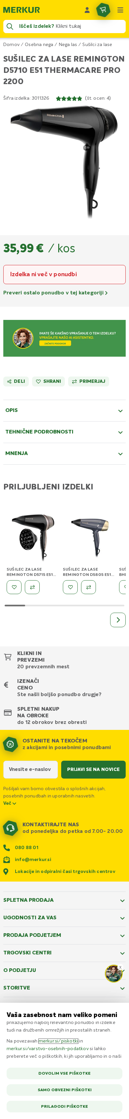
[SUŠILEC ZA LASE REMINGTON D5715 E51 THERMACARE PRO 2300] (33, 539)
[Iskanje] (10, 26)
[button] (64, 164)
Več (8, 803)
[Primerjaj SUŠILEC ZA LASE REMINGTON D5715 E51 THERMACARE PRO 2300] (32, 587)
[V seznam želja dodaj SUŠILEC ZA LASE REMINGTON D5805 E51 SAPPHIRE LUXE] (70, 587)
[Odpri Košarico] (103, 10)
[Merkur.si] (21, 10)
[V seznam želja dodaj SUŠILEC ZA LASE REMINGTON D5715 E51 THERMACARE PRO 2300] (14, 587)
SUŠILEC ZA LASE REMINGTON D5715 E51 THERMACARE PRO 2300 (32, 575)
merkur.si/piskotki (58, 1041)
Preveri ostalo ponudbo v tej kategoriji (54, 293)
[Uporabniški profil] (87, 10)
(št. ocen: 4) (98, 98)
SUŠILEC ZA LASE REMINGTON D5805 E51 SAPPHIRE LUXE (87, 575)
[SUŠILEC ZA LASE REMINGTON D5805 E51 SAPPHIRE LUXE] (89, 539)
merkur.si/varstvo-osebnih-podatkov (48, 1048)
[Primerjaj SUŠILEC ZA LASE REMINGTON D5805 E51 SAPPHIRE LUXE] (88, 587)
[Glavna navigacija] (120, 10)
